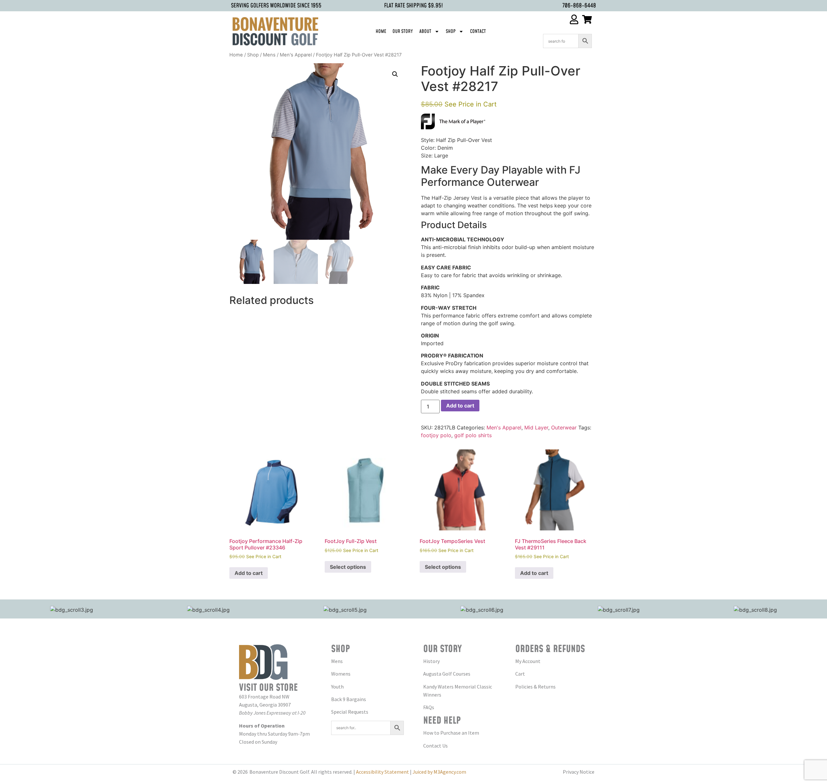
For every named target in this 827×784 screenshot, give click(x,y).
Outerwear (564, 427)
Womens (341, 673)
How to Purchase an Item (451, 732)
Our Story (403, 31)
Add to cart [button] (249, 573)
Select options (348, 567)
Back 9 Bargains (348, 699)
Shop (450, 31)
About (425, 31)
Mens (269, 55)
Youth (337, 686)
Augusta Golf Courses (446, 673)
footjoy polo (436, 435)
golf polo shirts (473, 435)
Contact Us (435, 745)
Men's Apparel (296, 55)
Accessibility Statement (382, 772)
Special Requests (349, 712)
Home (381, 31)
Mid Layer (536, 427)
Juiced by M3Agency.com (439, 772)
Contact (478, 31)
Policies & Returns (535, 686)
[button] (395, 74)
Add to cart (460, 405)
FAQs (428, 707)
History (431, 661)
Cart (520, 673)
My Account (527, 661)
